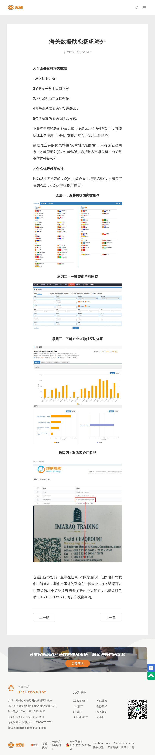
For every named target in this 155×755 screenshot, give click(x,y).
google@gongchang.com (31, 727)
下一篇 (111, 617)
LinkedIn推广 (80, 717)
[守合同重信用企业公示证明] (34, 745)
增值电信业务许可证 (56, 745)
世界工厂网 (127, 747)
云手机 (101, 717)
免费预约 (77, 663)
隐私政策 (98, 747)
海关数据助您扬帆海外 (77, 41)
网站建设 (102, 700)
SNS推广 (78, 711)
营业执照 (44, 745)
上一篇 (44, 617)
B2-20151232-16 (124, 743)
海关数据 (102, 711)
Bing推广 (78, 706)
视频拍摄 (102, 706)
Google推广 (80, 700)
